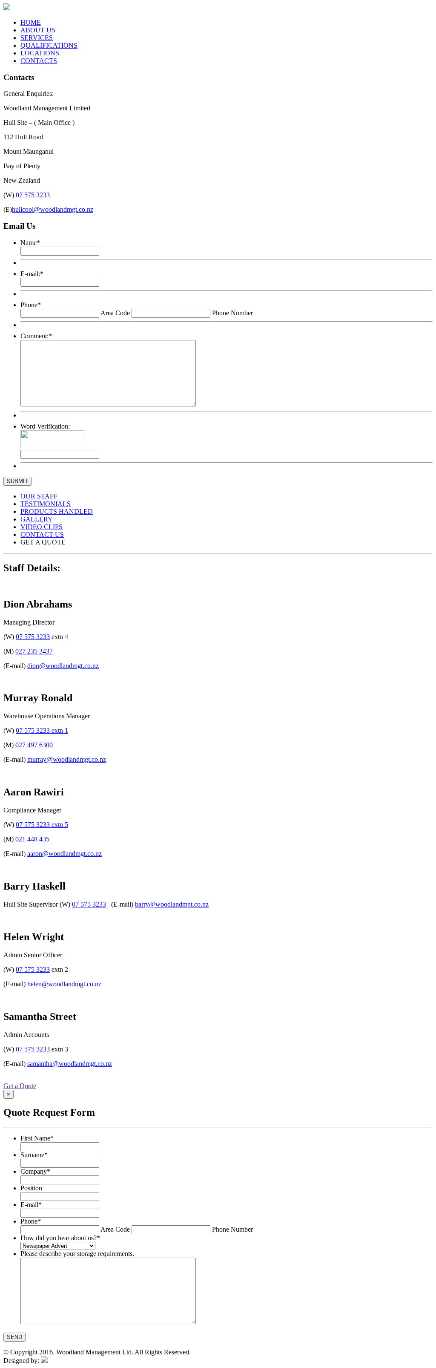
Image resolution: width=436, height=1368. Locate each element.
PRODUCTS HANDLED (56, 511)
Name (30, 242)
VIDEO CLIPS (41, 526)
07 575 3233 (33, 195)
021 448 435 (32, 839)
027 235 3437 (34, 651)
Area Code (115, 313)
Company (35, 1171)
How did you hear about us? (60, 1237)
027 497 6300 (34, 745)
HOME (30, 22)
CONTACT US (42, 534)
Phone (30, 304)
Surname (34, 1154)
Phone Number (232, 313)
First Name (37, 1138)
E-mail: (31, 273)
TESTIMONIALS (45, 503)
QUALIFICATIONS (48, 45)
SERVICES (36, 37)
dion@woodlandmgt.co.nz (63, 665)
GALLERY (36, 519)
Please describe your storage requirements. (77, 1253)
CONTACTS (38, 60)
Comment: (36, 336)
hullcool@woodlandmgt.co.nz (52, 209)
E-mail (31, 1204)
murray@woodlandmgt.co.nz (66, 759)
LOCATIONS (39, 53)
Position (31, 1188)
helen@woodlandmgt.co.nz (64, 984)
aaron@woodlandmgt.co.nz (64, 853)
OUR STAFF (38, 496)
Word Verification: (45, 426)
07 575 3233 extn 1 (42, 730)
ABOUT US (37, 30)
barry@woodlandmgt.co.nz (172, 904)
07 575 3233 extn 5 (42, 824)
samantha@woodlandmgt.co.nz (69, 1063)
